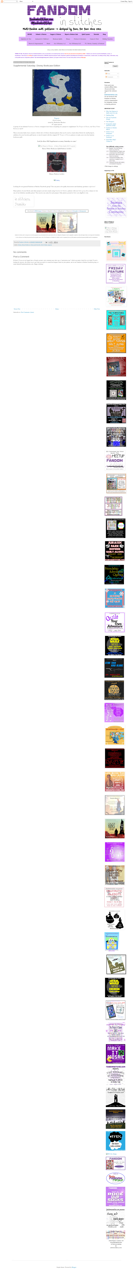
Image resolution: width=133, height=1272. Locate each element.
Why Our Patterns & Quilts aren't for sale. (112, 112)
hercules (38, 245)
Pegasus (56, 118)
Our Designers (110, 121)
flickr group (82, 191)
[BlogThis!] (51, 242)
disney (19, 245)
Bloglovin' (61, 211)
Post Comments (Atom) (27, 312)
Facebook (30, 211)
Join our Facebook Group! (111, 118)
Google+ (75, 211)
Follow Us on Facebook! (110, 136)
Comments (110, 77)
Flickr (55, 211)
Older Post (97, 309)
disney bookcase (26, 245)
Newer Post (17, 309)
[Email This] (50, 242)
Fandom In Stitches (61, 191)
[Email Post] (46, 242)
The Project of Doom (82, 126)
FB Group (38, 211)
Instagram (83, 211)
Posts (108, 74)
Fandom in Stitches (34, 126)
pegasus (50, 245)
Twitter (44, 211)
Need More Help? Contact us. (111, 140)
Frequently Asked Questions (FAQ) (111, 124)
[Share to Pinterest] (57, 242)
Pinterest (69, 211)
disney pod (33, 245)
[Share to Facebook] (55, 242)
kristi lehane (44, 245)
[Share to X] (53, 242)
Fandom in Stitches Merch (111, 128)
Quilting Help (110, 115)
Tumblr (50, 211)
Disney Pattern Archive (56, 174)
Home (57, 309)
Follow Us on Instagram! (110, 132)
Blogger (74, 1267)
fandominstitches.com (110, 95)
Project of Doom (65, 135)
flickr (75, 193)
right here (92, 186)
